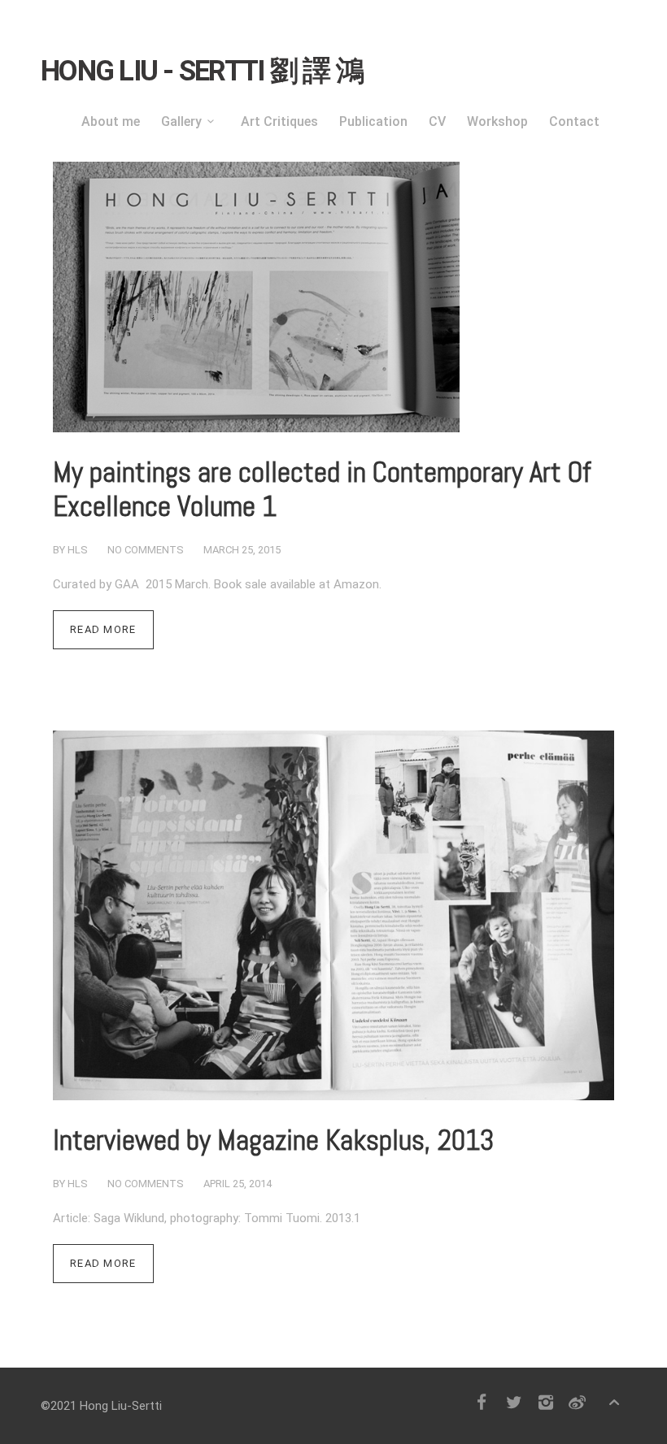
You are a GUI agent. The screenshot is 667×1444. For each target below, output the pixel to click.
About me (110, 121)
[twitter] (513, 1402)
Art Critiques (279, 121)
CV (437, 121)
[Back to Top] (614, 1402)
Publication (373, 121)
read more (103, 629)
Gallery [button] (181, 121)
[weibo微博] (577, 1402)
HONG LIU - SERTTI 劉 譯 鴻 (202, 71)
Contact (574, 121)
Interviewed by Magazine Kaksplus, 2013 (273, 1140)
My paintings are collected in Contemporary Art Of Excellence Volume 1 (322, 489)
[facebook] (481, 1402)
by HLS (70, 550)
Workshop (497, 121)
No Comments (145, 550)
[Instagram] (545, 1402)
